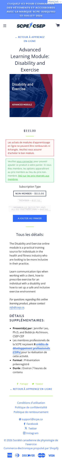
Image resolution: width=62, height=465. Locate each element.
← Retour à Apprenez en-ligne (31, 389)
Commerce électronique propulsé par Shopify (31, 448)
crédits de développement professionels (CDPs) (31, 348)
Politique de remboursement (31, 412)
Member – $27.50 (29, 200)
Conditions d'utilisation (31, 403)
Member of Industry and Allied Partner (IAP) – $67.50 (29, 208)
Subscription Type (30, 186)
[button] (55, 2)
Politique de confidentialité (31, 407)
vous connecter (25, 161)
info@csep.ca (17, 307)
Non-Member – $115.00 (29, 193)
